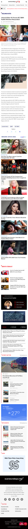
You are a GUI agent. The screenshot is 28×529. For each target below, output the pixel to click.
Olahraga (4, 509)
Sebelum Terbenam (14, 399)
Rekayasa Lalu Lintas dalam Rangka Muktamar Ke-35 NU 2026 (17, 448)
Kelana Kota (12, 5)
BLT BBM (17, 126)
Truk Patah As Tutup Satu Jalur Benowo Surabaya (17, 393)
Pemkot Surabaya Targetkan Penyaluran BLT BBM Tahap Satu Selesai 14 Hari (17, 279)
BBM (11, 126)
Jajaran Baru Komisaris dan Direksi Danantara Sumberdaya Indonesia (17, 441)
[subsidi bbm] (5, 126)
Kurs (2, 513)
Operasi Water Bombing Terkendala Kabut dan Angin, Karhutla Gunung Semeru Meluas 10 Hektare (13, 336)
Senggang (18, 511)
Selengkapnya (23, 355)
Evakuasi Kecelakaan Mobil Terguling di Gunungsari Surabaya (16, 385)
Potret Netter (5, 511)
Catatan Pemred (20, 5)
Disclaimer (14, 523)
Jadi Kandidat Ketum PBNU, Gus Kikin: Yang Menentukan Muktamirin (13, 351)
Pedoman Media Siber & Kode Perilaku (14, 521)
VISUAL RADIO (19, 307)
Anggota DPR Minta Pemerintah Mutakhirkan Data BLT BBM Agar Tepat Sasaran (18, 287)
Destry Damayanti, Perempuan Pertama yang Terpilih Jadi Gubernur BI (17, 428)
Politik (17, 506)
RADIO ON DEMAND (20, 304)
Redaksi (7, 523)
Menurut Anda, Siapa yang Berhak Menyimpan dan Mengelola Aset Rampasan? (16, 435)
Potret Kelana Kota (20, 509)
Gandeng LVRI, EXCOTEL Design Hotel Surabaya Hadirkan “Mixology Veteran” (14, 341)
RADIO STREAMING (20, 302)
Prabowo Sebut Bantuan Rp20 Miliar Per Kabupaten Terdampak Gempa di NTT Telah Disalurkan (13, 346)
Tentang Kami (4, 5)
